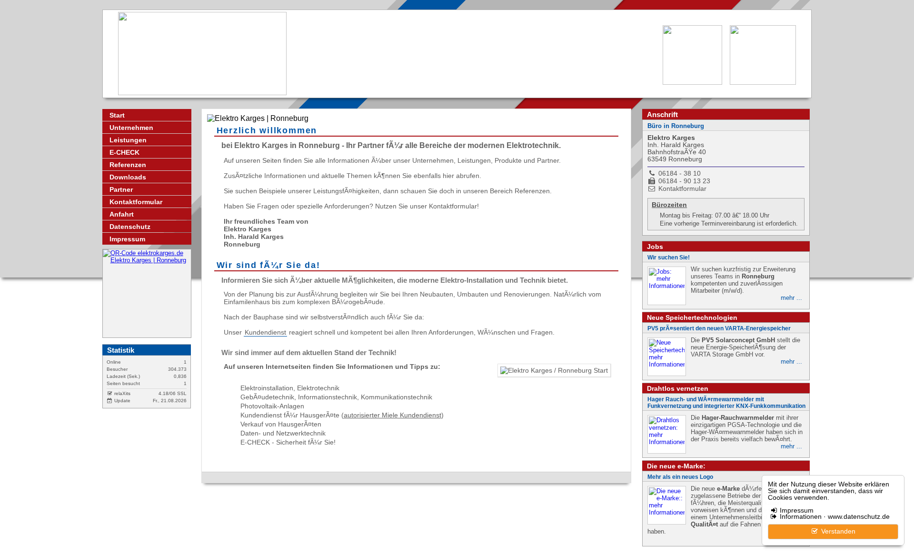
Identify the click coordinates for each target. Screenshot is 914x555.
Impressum (796, 510)
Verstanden (837, 531)
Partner (121, 189)
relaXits (121, 393)
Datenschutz (129, 226)
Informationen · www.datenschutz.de (834, 516)
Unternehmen (131, 127)
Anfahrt (121, 214)
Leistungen (128, 140)
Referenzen (127, 164)
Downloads (127, 177)
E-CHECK (124, 152)
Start (117, 115)
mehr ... (791, 297)
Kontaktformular (135, 202)
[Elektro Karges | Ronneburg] (147, 293)
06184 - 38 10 (679, 173)
